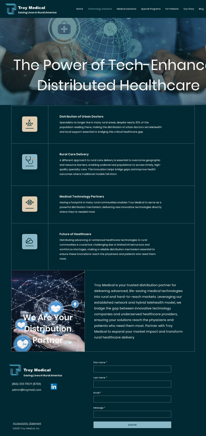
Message (99, 407)
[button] (126, 9)
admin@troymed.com (26, 390)
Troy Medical (37, 370)
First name (100, 362)
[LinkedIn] (54, 386)
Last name (100, 377)
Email (97, 392)
